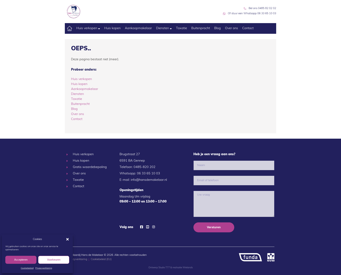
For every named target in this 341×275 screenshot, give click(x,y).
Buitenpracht (200, 28)
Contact (248, 28)
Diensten (162, 28)
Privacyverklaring (43, 268)
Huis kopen (112, 28)
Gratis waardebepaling (90, 167)
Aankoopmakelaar (138, 28)
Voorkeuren (53, 259)
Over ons (231, 28)
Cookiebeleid (27, 268)
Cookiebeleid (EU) (101, 259)
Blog (217, 28)
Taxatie (181, 28)
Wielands (188, 267)
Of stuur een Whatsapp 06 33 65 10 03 (252, 13)
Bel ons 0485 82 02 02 (262, 8)
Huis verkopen (86, 28)
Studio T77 (164, 267)
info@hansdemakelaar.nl (149, 180)
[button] (67, 239)
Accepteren (21, 259)
